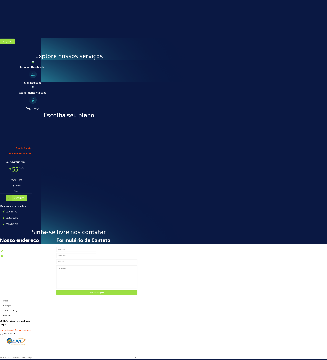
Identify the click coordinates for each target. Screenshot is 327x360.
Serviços (7, 305)
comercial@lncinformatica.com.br (25, 255)
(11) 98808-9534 (14, 250)
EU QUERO (7, 41)
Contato (6, 315)
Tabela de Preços (11, 310)
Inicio (5, 300)
